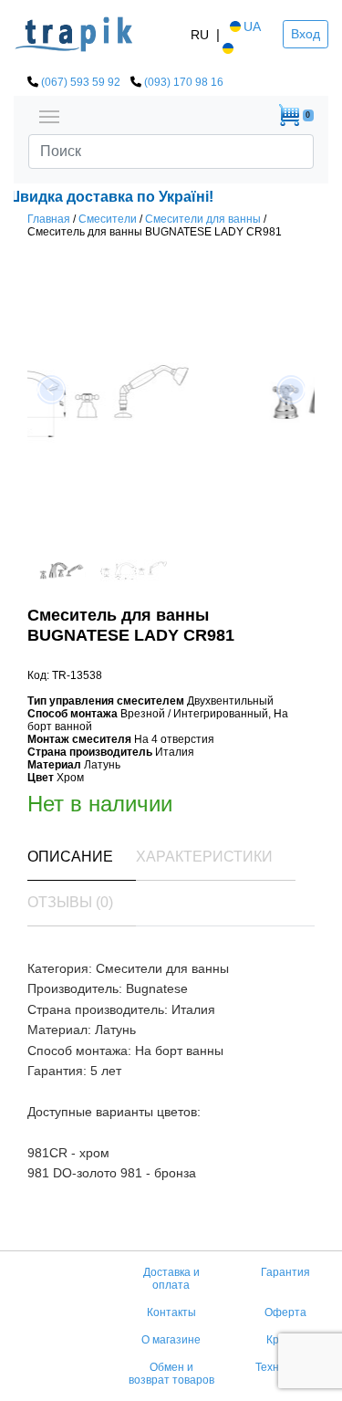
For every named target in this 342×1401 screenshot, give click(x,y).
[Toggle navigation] (49, 115)
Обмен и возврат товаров (171, 1373)
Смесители (107, 219)
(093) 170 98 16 (183, 82)
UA (252, 26)
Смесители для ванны (203, 219)
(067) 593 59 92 (80, 82)
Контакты (171, 1312)
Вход (305, 33)
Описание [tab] (70, 856)
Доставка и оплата (171, 1278)
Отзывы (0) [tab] (70, 902)
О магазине (171, 1339)
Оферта (285, 1312)
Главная (48, 219)
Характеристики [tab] (204, 856)
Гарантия (285, 1272)
